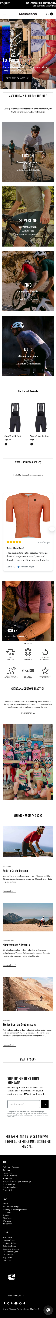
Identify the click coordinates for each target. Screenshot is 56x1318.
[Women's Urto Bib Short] (41, 417)
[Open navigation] (4, 14)
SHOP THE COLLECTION (17, 78)
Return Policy (8, 1173)
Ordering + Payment (11, 1167)
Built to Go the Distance (16, 871)
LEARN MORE (27, 713)
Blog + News (7, 1257)
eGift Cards (7, 1178)
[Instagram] (20, 1304)
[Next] (51, 4)
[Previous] (5, 4)
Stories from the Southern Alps (19, 1024)
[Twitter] (8, 1304)
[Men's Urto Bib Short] (15, 417)
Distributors (7, 1218)
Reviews (6, 1215)
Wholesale (7, 1221)
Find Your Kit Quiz (10, 1251)
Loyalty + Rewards (10, 1175)
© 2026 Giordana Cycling (13, 1309)
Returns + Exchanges (11, 1206)
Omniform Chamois (11, 1249)
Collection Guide (9, 1246)
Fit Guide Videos (9, 1243)
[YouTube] (15, 1304)
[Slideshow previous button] (4, 529)
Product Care (8, 1254)
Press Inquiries (9, 1184)
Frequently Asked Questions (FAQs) (17, 1181)
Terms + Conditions (10, 1187)
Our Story (7, 1260)
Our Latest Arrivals (28, 391)
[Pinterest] (12, 1304)
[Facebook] (4, 1304)
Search (5, 1203)
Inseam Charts (8, 1240)
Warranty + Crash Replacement (15, 1209)
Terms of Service (24, 1113)
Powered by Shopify (32, 1309)
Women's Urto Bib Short (39, 436)
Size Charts (7, 1237)
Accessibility (7, 1223)
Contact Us (7, 1212)
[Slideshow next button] (52, 529)
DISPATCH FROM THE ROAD (27, 815)
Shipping (6, 1170)
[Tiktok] (24, 1304)
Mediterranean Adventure (16, 945)
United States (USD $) (15, 1295)
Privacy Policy (12, 1113)
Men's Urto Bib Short (12, 436)
